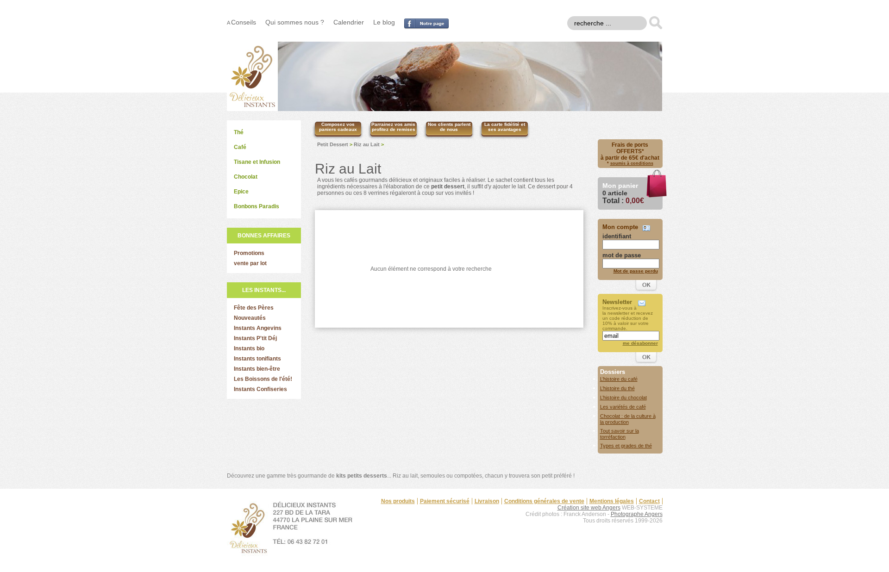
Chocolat (245, 177)
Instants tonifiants (257, 358)
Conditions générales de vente (544, 501)
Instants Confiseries (260, 389)
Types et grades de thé (626, 445)
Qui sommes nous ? (294, 22)
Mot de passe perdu (636, 271)
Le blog (384, 22)
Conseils (243, 22)
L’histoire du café (619, 379)
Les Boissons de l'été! (263, 379)
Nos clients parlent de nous (449, 127)
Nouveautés (250, 318)
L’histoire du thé (617, 388)
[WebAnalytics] (644, 535)
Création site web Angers (588, 507)
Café (240, 147)
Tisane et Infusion (257, 162)
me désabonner (640, 343)
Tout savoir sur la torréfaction (619, 434)
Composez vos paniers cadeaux (338, 127)
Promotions (249, 253)
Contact (649, 501)
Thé (239, 132)
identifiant (616, 236)
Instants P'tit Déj (255, 338)
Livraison (487, 501)
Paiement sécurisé (445, 501)
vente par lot (250, 263)
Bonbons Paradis (256, 206)
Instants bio (249, 348)
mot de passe (621, 255)
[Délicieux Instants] (252, 108)
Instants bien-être (257, 369)
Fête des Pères (254, 308)
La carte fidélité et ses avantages (504, 127)
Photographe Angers (637, 514)
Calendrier (348, 22)
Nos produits (398, 501)
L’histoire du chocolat (623, 397)
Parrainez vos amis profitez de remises (393, 127)
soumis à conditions (631, 163)
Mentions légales (611, 501)
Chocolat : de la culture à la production (628, 419)
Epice (241, 191)
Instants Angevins (258, 328)
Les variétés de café (623, 407)
